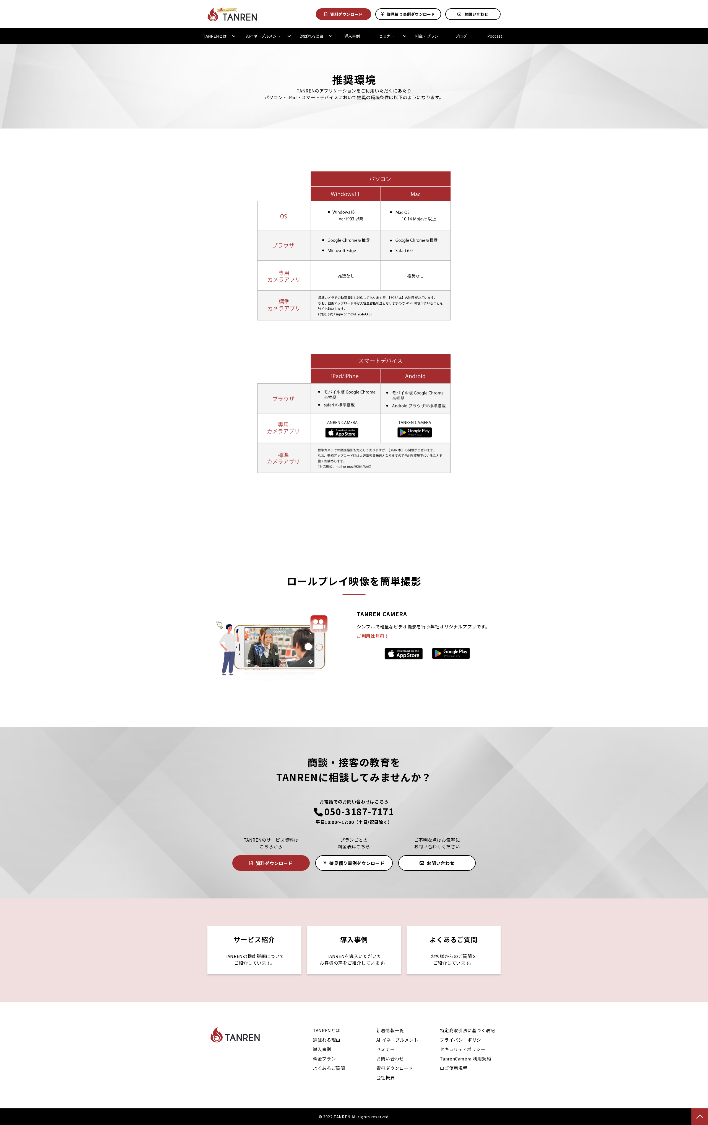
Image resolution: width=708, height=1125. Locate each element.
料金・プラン (426, 36)
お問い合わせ (476, 14)
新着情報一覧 (390, 1030)
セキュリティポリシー (462, 1049)
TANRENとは (215, 36)
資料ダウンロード (346, 14)
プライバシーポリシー (463, 1039)
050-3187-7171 (359, 811)
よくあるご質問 (454, 950)
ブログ (461, 36)
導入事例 (352, 36)
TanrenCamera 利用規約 (465, 1058)
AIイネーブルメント (263, 36)
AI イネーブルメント (397, 1039)
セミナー (386, 36)
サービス (254, 950)
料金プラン (324, 1058)
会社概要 (385, 1077)
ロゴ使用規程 (453, 1068)
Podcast (494, 36)
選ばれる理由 (311, 36)
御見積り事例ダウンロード (411, 14)
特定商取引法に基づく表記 (467, 1030)
